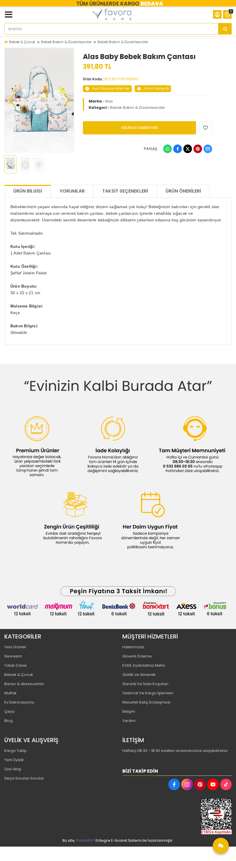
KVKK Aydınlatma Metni (143, 665)
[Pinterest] (197, 149)
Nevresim (13, 656)
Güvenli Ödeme (137, 656)
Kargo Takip (15, 750)
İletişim (128, 711)
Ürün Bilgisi (27, 191)
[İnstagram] (187, 784)
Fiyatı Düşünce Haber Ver (111, 88)
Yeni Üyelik (14, 760)
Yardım (129, 720)
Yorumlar (72, 191)
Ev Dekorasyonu (19, 702)
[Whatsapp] (167, 149)
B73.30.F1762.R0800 (121, 79)
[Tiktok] (226, 784)
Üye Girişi (12, 769)
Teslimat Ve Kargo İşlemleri (147, 693)
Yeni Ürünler (15, 647)
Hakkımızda (133, 647)
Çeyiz (9, 711)
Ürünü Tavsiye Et (156, 88)
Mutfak (10, 693)
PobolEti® (85, 840)
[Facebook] (177, 149)
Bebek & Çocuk (22, 41)
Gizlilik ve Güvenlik (139, 674)
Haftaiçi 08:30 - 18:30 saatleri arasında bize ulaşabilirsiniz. (175, 750)
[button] (12, 100)
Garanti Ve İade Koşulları (145, 684)
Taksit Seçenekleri (125, 191)
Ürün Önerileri (183, 191)
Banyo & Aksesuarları (24, 684)
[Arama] (225, 29)
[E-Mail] (207, 149)
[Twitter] (187, 149)
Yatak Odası (15, 665)
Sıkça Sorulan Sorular (24, 778)
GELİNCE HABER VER (139, 127)
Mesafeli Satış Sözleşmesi (146, 702)
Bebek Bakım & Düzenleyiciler (66, 41)
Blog (8, 720)
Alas (109, 101)
